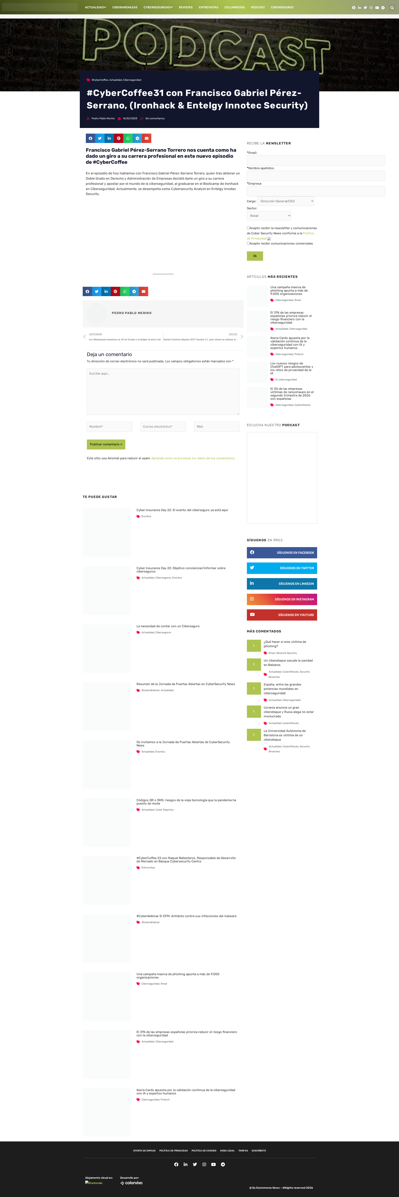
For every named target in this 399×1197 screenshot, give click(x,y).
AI (276, 379)
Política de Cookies (204, 1150)
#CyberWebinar (151, 690)
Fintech (165, 1099)
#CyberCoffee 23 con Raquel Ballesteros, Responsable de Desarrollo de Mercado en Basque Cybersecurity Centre (186, 859)
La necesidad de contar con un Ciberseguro (168, 626)
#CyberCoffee (100, 79)
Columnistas (234, 7)
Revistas (186, 7)
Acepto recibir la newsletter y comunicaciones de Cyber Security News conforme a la (282, 233)
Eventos (146, 516)
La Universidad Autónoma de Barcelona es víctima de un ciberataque (285, 735)
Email (164, 983)
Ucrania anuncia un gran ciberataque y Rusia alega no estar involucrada (289, 712)
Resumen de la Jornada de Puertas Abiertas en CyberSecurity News (186, 684)
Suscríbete (259, 1150)
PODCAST (258, 7)
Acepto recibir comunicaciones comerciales (281, 243)
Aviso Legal (227, 1150)
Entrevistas (208, 7)
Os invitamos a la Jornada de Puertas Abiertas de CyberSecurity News (183, 743)
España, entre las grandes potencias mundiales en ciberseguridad (282, 689)
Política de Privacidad (173, 1150)
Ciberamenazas (124, 7)
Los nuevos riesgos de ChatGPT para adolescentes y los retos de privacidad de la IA (291, 368)
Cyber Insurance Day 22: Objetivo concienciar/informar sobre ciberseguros (181, 569)
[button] (392, 8)
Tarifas (243, 1150)
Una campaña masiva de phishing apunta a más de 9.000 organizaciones (178, 975)
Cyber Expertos (164, 809)
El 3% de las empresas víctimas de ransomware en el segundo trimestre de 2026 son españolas (292, 394)
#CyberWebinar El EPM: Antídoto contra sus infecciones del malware (186, 916)
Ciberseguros (282, 7)
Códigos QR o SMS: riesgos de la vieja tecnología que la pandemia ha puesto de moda (186, 801)
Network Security (286, 653)
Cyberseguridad (157, 7)
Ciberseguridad (132, 79)
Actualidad (94, 7)
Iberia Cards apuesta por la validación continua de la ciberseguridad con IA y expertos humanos (186, 1091)
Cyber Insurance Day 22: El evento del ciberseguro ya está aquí (182, 510)
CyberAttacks (302, 405)
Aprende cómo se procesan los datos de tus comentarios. (193, 458)
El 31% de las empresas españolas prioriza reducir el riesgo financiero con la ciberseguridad (187, 1033)
